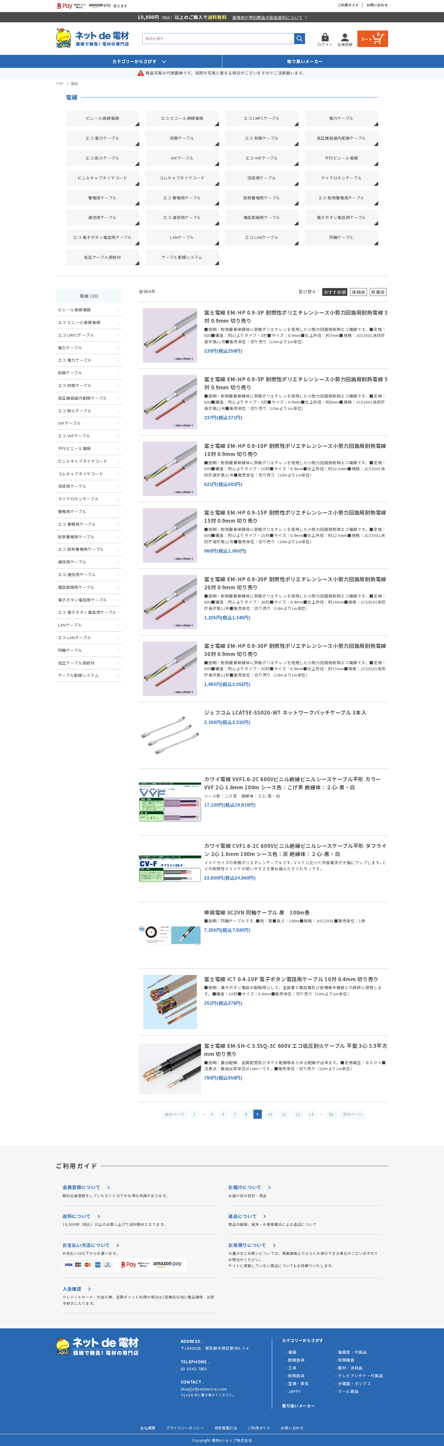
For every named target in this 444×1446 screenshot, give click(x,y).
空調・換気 (298, 1383)
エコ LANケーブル (261, 237)
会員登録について (82, 1187)
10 (270, 1114)
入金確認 (72, 1289)
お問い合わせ (377, 4)
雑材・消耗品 (350, 1368)
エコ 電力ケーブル (102, 138)
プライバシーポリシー (185, 1427)
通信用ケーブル (102, 217)
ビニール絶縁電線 (102, 118)
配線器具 (296, 1360)
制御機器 (346, 1360)
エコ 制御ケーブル (262, 138)
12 (297, 1114)
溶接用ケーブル (261, 178)
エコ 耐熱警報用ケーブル (341, 198)
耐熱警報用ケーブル (261, 198)
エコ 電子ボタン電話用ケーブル (102, 237)
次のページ (352, 1114)
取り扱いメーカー (305, 61)
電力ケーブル (341, 118)
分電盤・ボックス (354, 1383)
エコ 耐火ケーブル (102, 158)
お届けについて (245, 1187)
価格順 (358, 292)
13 (311, 1114)
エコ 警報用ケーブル (182, 198)
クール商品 (348, 1391)
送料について (77, 1216)
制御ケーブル (182, 138)
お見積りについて (247, 1245)
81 (331, 1114)
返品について (242, 1216)
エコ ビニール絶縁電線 (182, 118)
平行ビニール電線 (341, 158)
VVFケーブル (182, 158)
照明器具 (296, 1375)
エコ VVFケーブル (262, 158)
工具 (292, 1368)
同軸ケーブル (341, 237)
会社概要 (148, 1427)
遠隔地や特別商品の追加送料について (267, 17)
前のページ (174, 1114)
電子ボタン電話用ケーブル (341, 217)
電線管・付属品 (352, 1352)
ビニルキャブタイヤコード (102, 178)
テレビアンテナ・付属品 (360, 1375)
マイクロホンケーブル (341, 178)
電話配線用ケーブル (261, 217)
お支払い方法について (86, 1245)
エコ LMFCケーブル (262, 118)
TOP (60, 83)
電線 (74, 83)
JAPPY (294, 1391)
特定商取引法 (225, 1427)
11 (284, 1114)
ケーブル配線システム (182, 257)
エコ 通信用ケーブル (182, 217)
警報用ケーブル (102, 198)
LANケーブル (182, 237)
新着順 (378, 292)
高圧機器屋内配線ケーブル (341, 138)
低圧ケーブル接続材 (102, 257)
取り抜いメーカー (298, 1406)
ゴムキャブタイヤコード (182, 178)
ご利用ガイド (348, 4)
